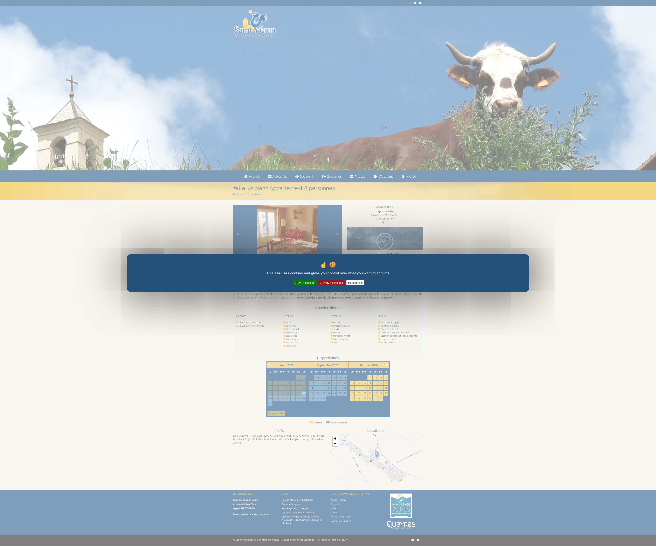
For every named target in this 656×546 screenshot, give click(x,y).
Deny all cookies (332, 282)
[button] (335, 438)
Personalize (355, 282)
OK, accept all (306, 282)
